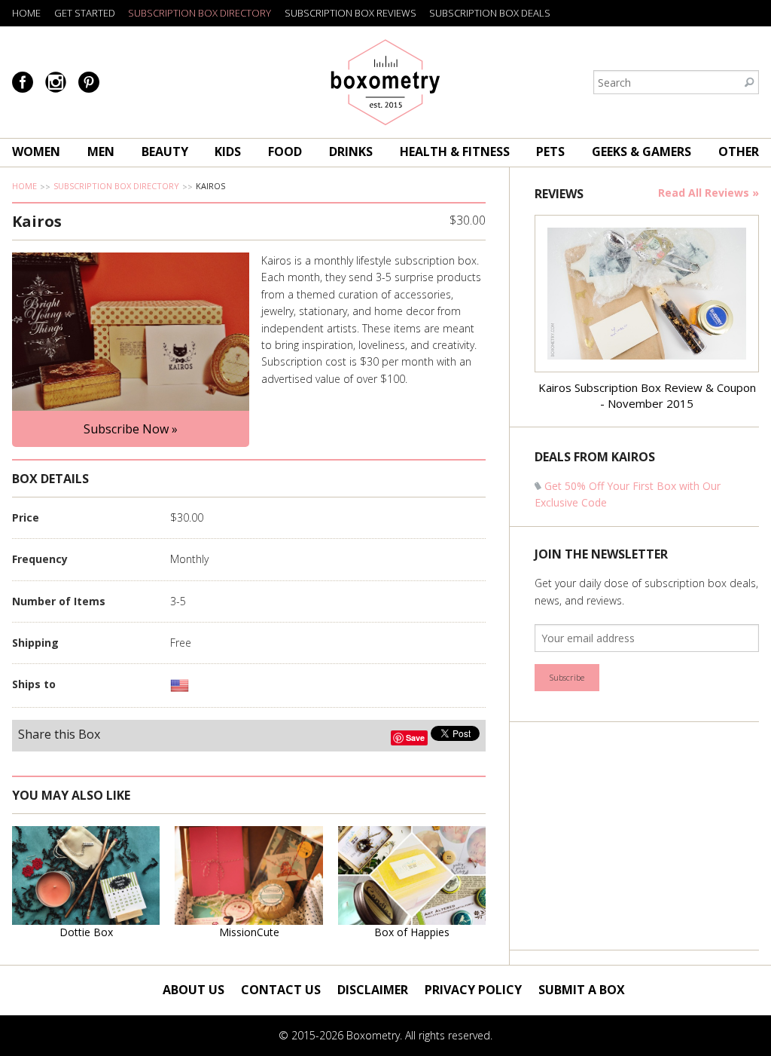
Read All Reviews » (708, 192)
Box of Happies (411, 932)
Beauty (165, 151)
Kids (228, 151)
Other (738, 151)
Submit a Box (581, 989)
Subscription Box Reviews (350, 13)
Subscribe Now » (131, 429)
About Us (193, 989)
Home (26, 13)
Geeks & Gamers (641, 151)
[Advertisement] (647, 836)
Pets (550, 151)
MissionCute (249, 932)
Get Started (84, 13)
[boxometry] (385, 82)
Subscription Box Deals (489, 13)
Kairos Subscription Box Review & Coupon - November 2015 (647, 395)
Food (285, 151)
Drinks (351, 151)
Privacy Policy (473, 989)
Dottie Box (86, 932)
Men (100, 151)
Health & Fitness (455, 151)
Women (36, 151)
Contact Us (281, 989)
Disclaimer (372, 989)
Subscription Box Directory (199, 13)
